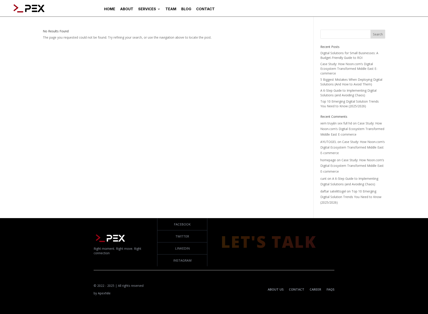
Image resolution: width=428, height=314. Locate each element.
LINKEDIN (182, 248)
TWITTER (182, 236)
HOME (109, 9)
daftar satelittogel (333, 191)
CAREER (315, 289)
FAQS (330, 289)
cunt (323, 178)
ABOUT (126, 9)
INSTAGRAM (182, 260)
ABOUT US (276, 289)
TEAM (170, 9)
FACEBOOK (182, 224)
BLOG (186, 9)
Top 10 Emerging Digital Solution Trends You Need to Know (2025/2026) (350, 197)
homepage (328, 160)
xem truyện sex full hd (336, 123)
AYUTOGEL (328, 142)
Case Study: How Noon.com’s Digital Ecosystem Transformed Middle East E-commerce (348, 68)
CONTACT (205, 9)
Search (378, 34)
